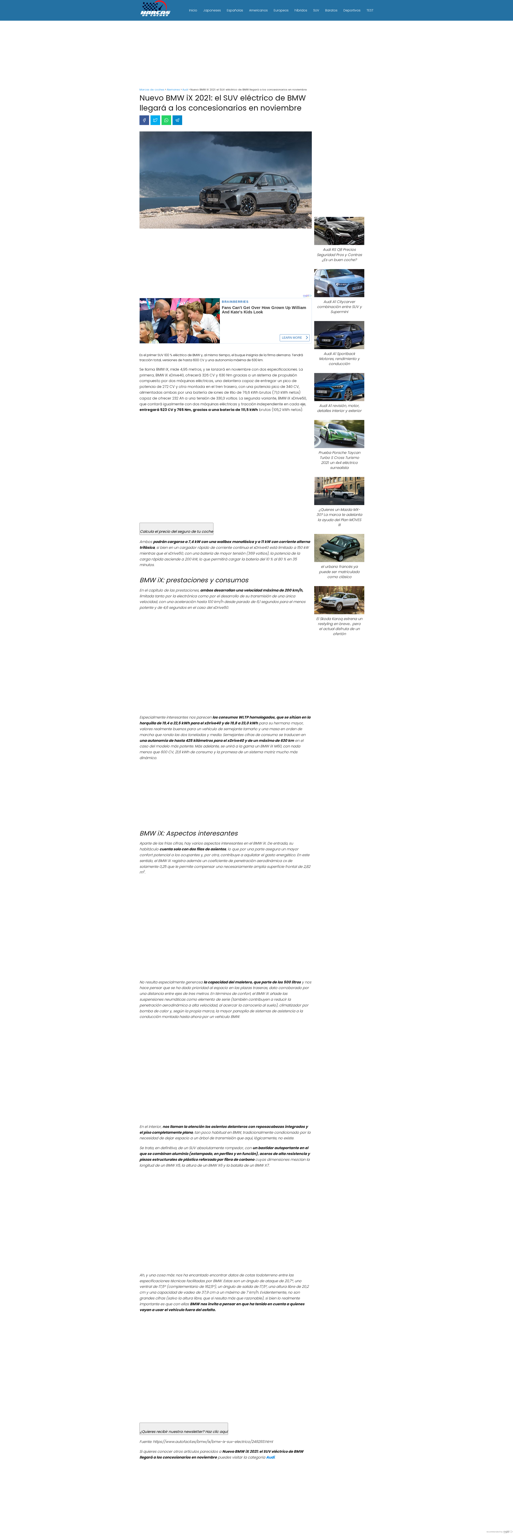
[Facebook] (144, 120)
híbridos (301, 10)
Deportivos (352, 10)
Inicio (193, 10)
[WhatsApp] (166, 120)
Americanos (258, 10)
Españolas (235, 10)
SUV (316, 10)
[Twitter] (155, 120)
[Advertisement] (256, 55)
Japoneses (212, 10)
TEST (370, 10)
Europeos (281, 10)
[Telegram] (177, 120)
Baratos (331, 10)
